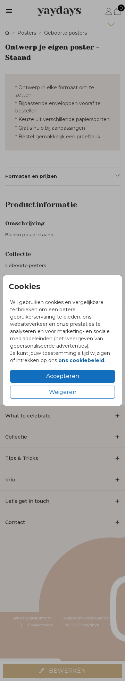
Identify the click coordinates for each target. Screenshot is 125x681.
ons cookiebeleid (81, 360)
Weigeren (62, 392)
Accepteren (62, 376)
